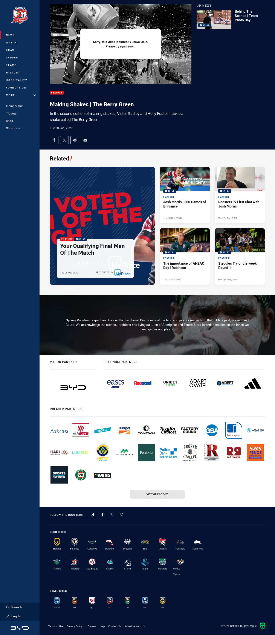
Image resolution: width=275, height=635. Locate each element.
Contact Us (114, 626)
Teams (11, 65)
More (10, 95)
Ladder (12, 57)
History (13, 72)
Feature (57, 92)
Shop (9, 121)
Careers (92, 626)
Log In (16, 616)
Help (102, 626)
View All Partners (157, 494)
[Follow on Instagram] (121, 515)
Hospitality (16, 80)
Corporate (13, 128)
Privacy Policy (74, 626)
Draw (10, 50)
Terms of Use (55, 626)
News (10, 35)
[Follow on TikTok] (93, 515)
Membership (15, 106)
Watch (11, 42)
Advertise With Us (134, 626)
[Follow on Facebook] (102, 515)
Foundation (16, 87)
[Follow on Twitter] (112, 515)
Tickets (11, 113)
